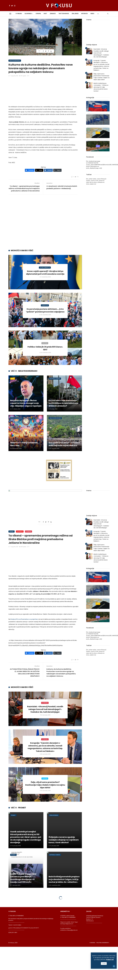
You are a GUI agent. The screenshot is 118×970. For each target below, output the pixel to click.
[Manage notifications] (114, 966)
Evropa (38, 13)
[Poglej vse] (98, 106)
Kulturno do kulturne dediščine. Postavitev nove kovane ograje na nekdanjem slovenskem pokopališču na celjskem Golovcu (61, 672)
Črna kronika (54, 815)
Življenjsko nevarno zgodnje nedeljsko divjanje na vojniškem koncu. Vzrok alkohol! (64, 840)
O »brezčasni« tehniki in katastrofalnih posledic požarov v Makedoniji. (61, 187)
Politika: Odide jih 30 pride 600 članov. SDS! (45, 348)
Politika (44, 343)
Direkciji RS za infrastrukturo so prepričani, (24, 619)
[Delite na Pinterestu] (48, 522)
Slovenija (28, 13)
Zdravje (53, 13)
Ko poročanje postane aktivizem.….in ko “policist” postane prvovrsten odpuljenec (45, 310)
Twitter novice (63, 13)
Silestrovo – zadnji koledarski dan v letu (24, 444)
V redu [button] (104, 963)
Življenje (75, 13)
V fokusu (19, 13)
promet (11, 531)
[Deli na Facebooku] (43, 522)
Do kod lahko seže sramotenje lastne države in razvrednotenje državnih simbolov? (63, 403)
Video (92, 13)
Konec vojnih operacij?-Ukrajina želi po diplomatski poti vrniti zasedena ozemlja (45, 272)
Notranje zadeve (55, 378)
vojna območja (45, 267)
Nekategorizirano (14, 60)
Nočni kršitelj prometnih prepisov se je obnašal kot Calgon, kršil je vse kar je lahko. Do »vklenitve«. (64, 879)
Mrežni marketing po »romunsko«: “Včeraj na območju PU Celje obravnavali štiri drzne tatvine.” (101, 87)
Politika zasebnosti (102, 942)
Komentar (45, 305)
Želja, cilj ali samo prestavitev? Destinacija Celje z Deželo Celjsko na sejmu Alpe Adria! (101, 77)
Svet (45, 13)
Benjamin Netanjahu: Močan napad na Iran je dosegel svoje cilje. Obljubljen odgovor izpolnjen (26, 403)
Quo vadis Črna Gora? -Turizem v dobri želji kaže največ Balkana (64, 444)
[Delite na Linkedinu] (51, 522)
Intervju (84, 13)
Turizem (44, 778)
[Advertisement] (43, 91)
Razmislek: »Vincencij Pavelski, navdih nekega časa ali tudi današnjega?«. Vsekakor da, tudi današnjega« (101, 53)
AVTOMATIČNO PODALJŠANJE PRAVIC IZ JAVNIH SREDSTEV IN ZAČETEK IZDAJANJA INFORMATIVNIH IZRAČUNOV (25, 672)
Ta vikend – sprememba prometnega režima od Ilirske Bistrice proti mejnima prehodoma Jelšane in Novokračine (24, 188)
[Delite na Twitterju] (46, 522)
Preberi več (110, 959)
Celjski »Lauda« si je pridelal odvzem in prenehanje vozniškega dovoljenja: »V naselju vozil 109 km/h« (23, 878)
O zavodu (92, 942)
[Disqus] (45, 222)
